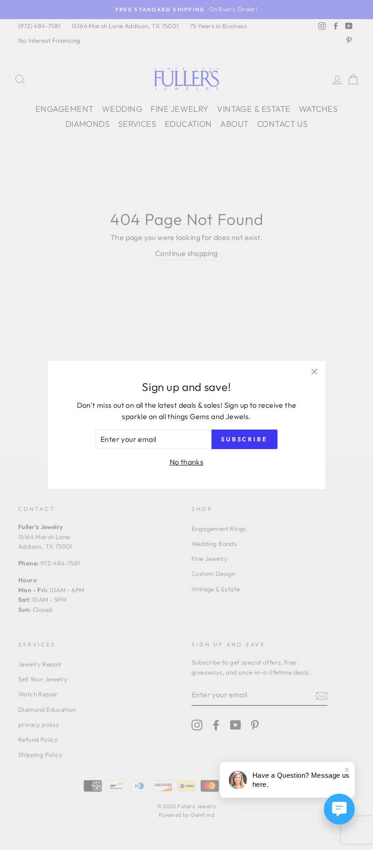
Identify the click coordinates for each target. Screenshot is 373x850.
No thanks (187, 461)
